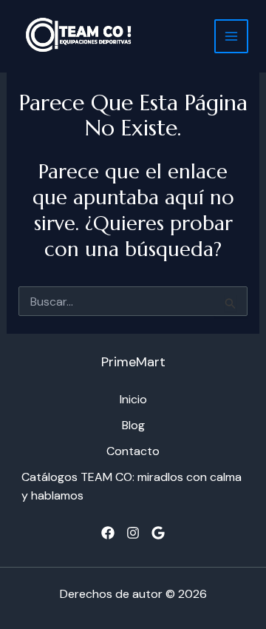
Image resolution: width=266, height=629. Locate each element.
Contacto (133, 451)
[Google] (158, 532)
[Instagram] (133, 532)
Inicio (133, 399)
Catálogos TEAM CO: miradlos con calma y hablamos (131, 486)
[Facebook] (108, 532)
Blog (133, 425)
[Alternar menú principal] (231, 36)
